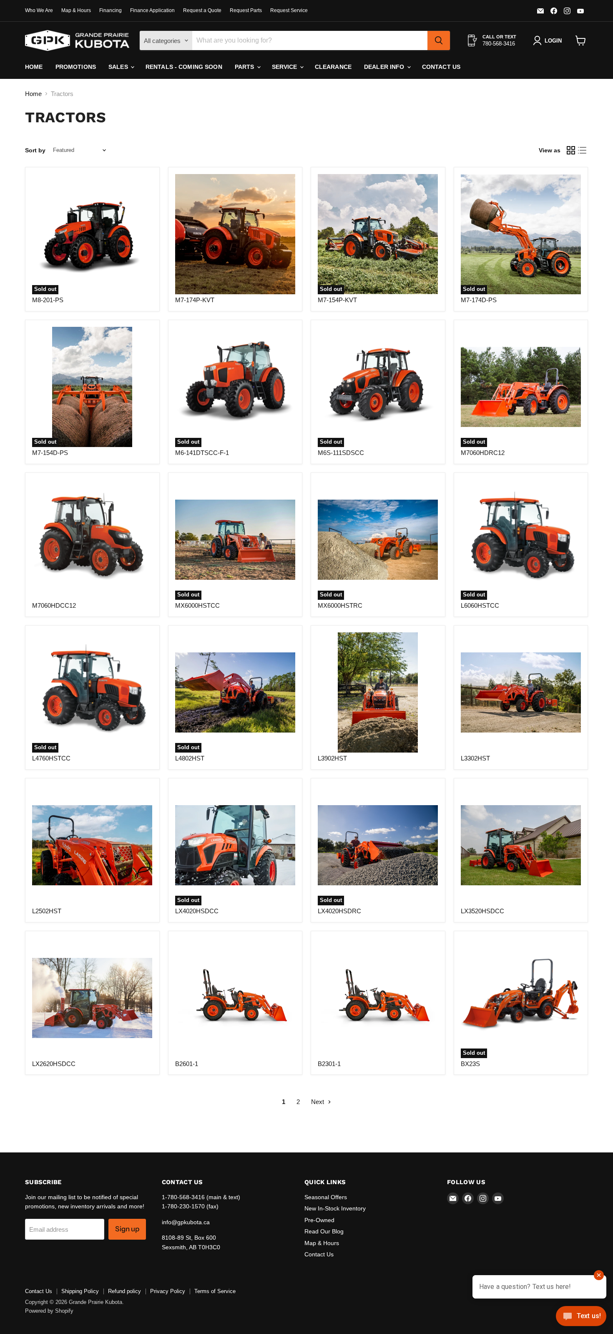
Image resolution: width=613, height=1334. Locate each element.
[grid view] (571, 150)
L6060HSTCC (480, 605)
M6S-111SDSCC (341, 452)
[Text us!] (581, 1317)
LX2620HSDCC (53, 1063)
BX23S (470, 1063)
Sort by (35, 150)
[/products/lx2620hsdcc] (92, 998)
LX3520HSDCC (482, 911)
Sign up (127, 1229)
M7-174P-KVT (194, 299)
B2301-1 (329, 1063)
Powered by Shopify (49, 1311)
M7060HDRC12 (483, 452)
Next (318, 1101)
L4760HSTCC (51, 758)
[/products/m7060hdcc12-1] (92, 540)
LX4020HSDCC (197, 911)
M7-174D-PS (479, 299)
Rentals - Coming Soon (184, 66)
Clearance (333, 66)
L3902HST (332, 758)
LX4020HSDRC (339, 911)
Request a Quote (202, 10)
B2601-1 (186, 1063)
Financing (110, 10)
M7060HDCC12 (54, 605)
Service (285, 66)
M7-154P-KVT (337, 299)
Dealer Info (385, 66)
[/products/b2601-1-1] (235, 998)
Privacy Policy (167, 1291)
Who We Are (39, 10)
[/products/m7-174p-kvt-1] (235, 234)
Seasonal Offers (325, 1197)
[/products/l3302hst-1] (521, 692)
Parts (245, 66)
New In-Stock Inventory (335, 1208)
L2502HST (46, 911)
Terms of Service (215, 1291)
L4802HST (189, 758)
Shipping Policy (80, 1291)
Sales (119, 66)
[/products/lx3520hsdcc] (521, 845)
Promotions (75, 66)
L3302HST (475, 758)
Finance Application (152, 10)
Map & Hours (76, 10)
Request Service (289, 10)
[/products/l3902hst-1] (378, 692)
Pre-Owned (319, 1220)
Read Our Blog (324, 1231)
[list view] (582, 150)
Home (34, 66)
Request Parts (246, 10)
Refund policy (124, 1291)
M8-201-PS (47, 299)
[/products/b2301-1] (378, 998)
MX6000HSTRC (340, 605)
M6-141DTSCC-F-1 (202, 452)
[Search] (438, 40)
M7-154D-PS (50, 452)
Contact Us (441, 66)
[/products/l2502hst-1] (92, 845)
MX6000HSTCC (197, 605)
